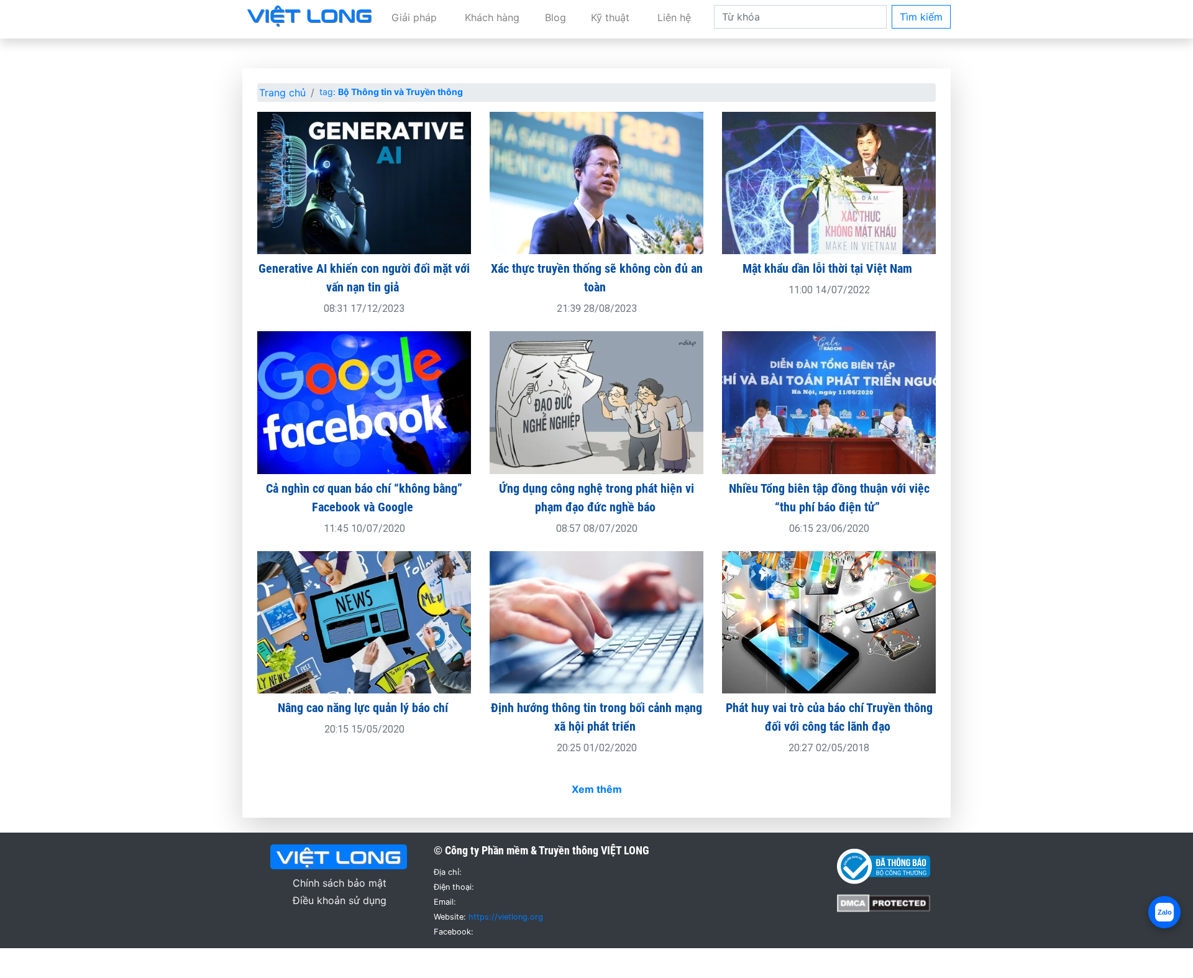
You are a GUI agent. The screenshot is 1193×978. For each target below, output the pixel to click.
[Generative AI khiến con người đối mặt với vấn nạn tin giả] (364, 182)
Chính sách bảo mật (339, 883)
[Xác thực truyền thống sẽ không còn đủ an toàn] (596, 182)
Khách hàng (492, 17)
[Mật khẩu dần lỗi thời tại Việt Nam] (829, 182)
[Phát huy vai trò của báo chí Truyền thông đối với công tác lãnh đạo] (829, 621)
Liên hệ (674, 17)
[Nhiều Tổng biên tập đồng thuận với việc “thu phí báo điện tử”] (829, 401)
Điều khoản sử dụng (339, 900)
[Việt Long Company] (309, 14)
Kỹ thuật (610, 17)
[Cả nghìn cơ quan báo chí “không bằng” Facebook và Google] (364, 401)
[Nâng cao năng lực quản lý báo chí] (364, 621)
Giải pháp (414, 17)
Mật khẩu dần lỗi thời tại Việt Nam (829, 268)
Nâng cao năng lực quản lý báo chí (364, 707)
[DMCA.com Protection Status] (883, 902)
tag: (391, 91)
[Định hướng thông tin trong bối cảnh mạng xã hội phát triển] (596, 621)
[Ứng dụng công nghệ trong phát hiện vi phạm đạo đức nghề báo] (596, 401)
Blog (555, 17)
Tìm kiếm (921, 17)
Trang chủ (282, 92)
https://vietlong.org (506, 916)
